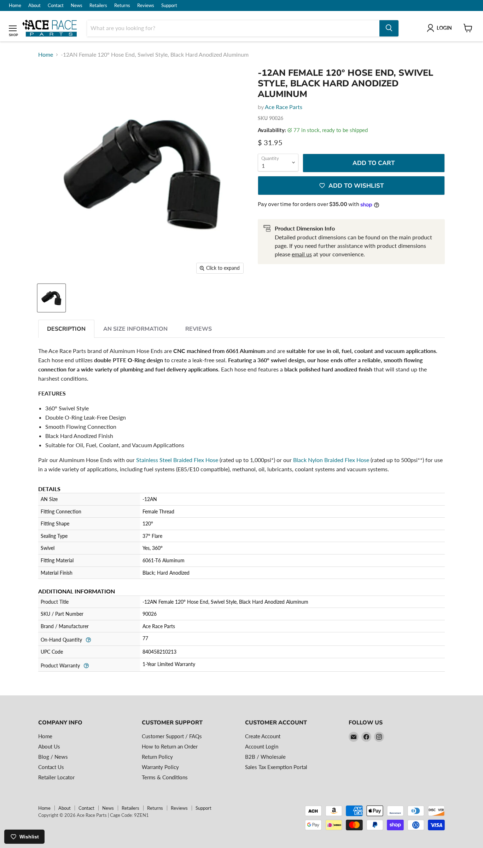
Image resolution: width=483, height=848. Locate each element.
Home (15, 5)
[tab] (66, 329)
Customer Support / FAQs (172, 736)
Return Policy (157, 756)
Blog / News (53, 756)
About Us (49, 746)
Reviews (145, 5)
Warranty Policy (160, 767)
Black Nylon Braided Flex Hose (331, 459)
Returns (122, 5)
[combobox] (233, 28)
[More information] (88, 639)
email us (302, 254)
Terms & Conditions (165, 777)
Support (169, 5)
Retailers (98, 5)
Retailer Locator (56, 777)
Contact (56, 5)
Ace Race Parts (283, 106)
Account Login (261, 746)
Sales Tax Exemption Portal (276, 767)
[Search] (388, 28)
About (34, 5)
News (76, 5)
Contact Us (51, 767)
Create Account (262, 736)
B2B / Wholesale (265, 756)
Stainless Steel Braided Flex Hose (177, 459)
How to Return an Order (170, 746)
